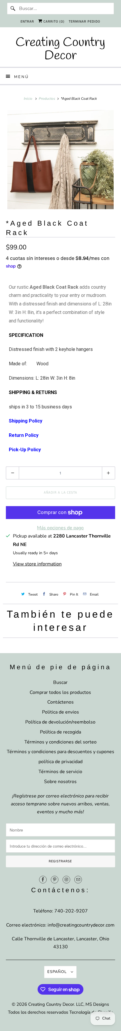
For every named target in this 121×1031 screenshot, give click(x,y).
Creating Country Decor (51, 1004)
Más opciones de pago (60, 528)
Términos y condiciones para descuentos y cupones (60, 751)
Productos (47, 98)
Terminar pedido (84, 21)
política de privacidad (60, 761)
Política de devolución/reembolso (60, 722)
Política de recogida (60, 732)
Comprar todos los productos (60, 692)
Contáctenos (60, 702)
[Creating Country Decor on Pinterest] (54, 879)
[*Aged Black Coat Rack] (60, 159)
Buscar (60, 682)
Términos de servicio (60, 771)
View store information (37, 564)
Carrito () (53, 21)
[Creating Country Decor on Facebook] (43, 879)
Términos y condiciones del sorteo (60, 742)
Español (57, 971)
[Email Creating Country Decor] (78, 879)
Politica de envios (60, 712)
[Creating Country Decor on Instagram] (66, 879)
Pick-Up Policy (25, 449)
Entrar (27, 21)
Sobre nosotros (60, 781)
